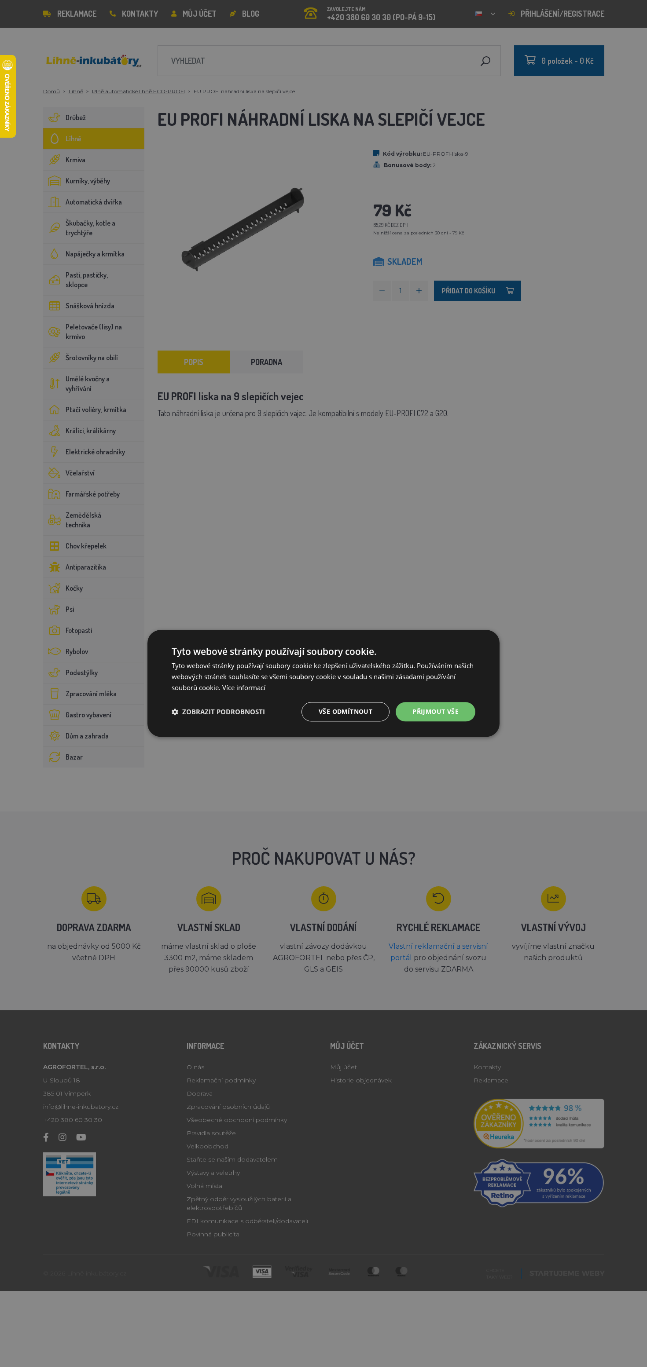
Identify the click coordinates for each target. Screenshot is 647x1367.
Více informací (243, 687)
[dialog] (323, 683)
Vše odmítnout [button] (345, 711)
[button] (218, 711)
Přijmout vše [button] (435, 711)
